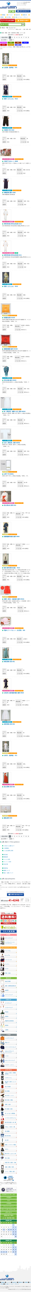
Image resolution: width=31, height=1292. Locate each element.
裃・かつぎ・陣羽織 (10, 1113)
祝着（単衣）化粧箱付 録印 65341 (14, 599)
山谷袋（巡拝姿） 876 (10, 67)
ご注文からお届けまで (9, 845)
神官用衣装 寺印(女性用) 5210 (13, 224)
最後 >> (11, 40)
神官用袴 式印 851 (9, 661)
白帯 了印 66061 (9, 474)
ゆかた (6, 1149)
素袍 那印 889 (8, 818)
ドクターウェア (9, 1007)
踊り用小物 (7, 1135)
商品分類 (3, 42)
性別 (11, 42)
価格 (18, 44)
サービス (10, 15)
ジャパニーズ (8, 959)
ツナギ (6, 1056)
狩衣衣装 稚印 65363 (10, 380)
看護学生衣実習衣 (9, 1021)
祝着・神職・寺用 (9, 1167)
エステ (6, 968)
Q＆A (8, 1200)
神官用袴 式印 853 (9, 724)
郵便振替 (6, 857)
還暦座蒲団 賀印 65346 (11, 349)
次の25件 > (4, 40)
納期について (7, 870)
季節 (18, 42)
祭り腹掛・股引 (9, 1109)
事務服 (3, 15)
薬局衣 (6, 1025)
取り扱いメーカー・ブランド (21, 17)
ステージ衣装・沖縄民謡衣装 (10, 1073)
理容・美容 (7, 973)
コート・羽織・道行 (10, 1171)
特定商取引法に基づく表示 (8, 1194)
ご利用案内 (6, 848)
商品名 (25, 42)
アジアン (7, 964)
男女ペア (7, 1042)
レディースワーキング (10, 1047)
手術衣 (6, 1012)
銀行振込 (6, 854)
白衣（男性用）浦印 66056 (12, 442)
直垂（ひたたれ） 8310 (11, 286)
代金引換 (6, 864)
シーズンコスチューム (10, 1118)
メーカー (11, 44)
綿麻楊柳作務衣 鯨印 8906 (12, 536)
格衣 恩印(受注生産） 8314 (12, 568)
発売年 (3, 44)
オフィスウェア (9, 938)
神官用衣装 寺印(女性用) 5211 (13, 255)
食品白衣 (17, 15)
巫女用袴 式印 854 (9, 786)
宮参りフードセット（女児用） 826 (14, 630)
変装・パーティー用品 (10, 1144)
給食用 (6, 990)
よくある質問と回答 (8, 850)
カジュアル (7, 955)
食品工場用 (7, 981)
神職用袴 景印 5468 (10, 192)
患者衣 (6, 1016)
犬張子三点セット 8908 (11, 161)
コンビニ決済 (7, 859)
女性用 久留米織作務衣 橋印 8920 (14, 693)
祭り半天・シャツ (9, 1095)
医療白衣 (25, 15)
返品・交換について (8, 872)
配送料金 (6, 868)
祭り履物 (7, 1131)
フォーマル (7, 950)
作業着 (1, 17)
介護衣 (6, 1029)
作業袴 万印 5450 (9, 130)
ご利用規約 (8, 1203)
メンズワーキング (9, 1038)
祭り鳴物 (7, 1091)
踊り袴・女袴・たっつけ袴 (10, 1082)
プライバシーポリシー (8, 1206)
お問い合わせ (8, 1212)
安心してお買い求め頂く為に (9, 1209)
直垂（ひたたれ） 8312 (11, 99)
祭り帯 (6, 1140)
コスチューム (8, 1077)
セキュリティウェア (10, 1060)
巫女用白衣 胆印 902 (10, 505)
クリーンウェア (9, 994)
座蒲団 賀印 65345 (9, 317)
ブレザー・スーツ (9, 1065)
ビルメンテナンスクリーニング (9, 1051)
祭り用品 (8, 17)
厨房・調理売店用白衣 (10, 985)
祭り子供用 (7, 1086)
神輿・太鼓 (7, 1104)
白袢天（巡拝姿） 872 (10, 755)
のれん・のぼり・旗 (10, 1126)
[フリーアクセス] (12, 11)
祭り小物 (7, 1158)
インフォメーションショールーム (10, 942)
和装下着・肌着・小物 (10, 1162)
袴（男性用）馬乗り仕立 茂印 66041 (15, 411)
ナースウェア (8, 1003)
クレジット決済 (7, 861)
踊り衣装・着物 (9, 1100)
